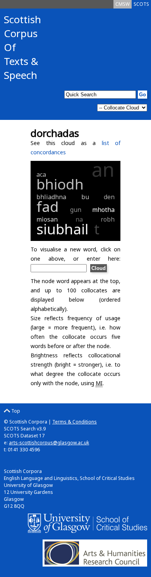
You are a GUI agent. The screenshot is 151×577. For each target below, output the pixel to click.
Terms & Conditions (74, 421)
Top (15, 411)
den (109, 197)
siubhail (62, 229)
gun (75, 209)
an (103, 169)
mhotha (103, 209)
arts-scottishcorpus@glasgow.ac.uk (49, 442)
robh (108, 219)
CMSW (122, 4)
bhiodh (60, 184)
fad (47, 206)
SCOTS (141, 4)
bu (85, 197)
